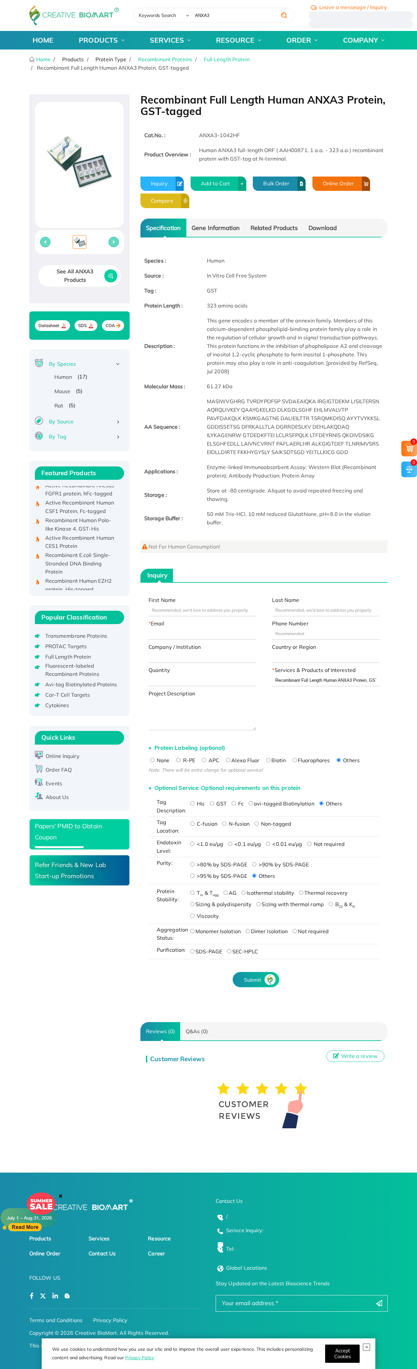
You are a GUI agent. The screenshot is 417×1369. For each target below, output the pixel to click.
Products (40, 1238)
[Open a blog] (67, 1296)
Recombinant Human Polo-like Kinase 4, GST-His (78, 513)
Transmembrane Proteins (76, 636)
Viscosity (207, 916)
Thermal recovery (326, 893)
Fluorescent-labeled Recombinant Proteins (72, 670)
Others (351, 760)
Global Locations (246, 1267)
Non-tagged (275, 823)
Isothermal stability (270, 893)
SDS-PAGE (208, 951)
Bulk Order (276, 183)
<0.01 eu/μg (286, 844)
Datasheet (49, 325)
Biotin (278, 760)
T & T (207, 893)
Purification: (171, 950)
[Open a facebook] (31, 1296)
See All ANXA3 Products (75, 275)
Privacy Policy (139, 1358)
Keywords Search (157, 15)
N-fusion (238, 823)
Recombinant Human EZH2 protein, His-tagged (78, 573)
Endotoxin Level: (169, 846)
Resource (159, 1238)
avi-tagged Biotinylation (284, 803)
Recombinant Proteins (165, 59)
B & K (344, 904)
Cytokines (57, 705)
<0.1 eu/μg (247, 844)
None (162, 760)
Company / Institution (175, 647)
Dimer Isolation (269, 931)
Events (54, 783)
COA (110, 325)
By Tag (57, 436)
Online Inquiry (62, 756)
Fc (240, 803)
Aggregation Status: (172, 933)
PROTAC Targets (66, 646)
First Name (162, 600)
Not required (328, 844)
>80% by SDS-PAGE (221, 864)
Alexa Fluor (245, 760)
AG (233, 893)
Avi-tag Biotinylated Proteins (81, 684)
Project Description (172, 693)
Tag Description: (171, 806)
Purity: (165, 863)
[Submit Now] (59, 847)
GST (221, 803)
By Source (61, 421)
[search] (284, 15)
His (200, 803)
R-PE (188, 760)
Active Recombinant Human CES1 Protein (79, 530)
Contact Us (102, 1253)
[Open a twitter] (43, 1296)
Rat (58, 405)
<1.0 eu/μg (209, 844)
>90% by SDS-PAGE (283, 864)
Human (63, 377)
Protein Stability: (168, 895)
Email (158, 623)
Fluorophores (314, 760)
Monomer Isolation (218, 931)
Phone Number (290, 623)
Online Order (338, 183)
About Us (57, 797)
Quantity (159, 670)
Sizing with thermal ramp (293, 904)
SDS (82, 325)
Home (43, 59)
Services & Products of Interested (315, 670)
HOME (43, 40)
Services (99, 1238)
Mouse (62, 391)
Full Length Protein (227, 59)
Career (156, 1253)
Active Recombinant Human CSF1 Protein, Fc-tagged (79, 495)
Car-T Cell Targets (67, 695)
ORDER (298, 40)
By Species (62, 364)
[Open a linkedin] (55, 1296)
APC (213, 760)
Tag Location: (168, 826)
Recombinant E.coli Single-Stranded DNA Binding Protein (78, 552)
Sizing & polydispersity (223, 904)
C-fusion (206, 823)
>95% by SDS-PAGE (221, 876)
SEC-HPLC (245, 951)
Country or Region (294, 647)
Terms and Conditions (55, 1320)
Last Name (285, 600)
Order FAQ (59, 769)
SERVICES (167, 40)
